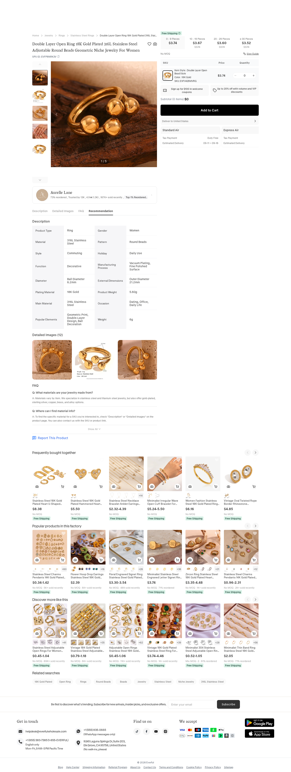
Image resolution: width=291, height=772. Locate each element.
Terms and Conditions (171, 767)
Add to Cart (209, 110)
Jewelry (49, 35)
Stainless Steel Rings (82, 35)
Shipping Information (94, 767)
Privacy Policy (213, 767)
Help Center (72, 767)
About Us (135, 767)
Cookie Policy (194, 767)
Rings (62, 35)
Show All (93, 429)
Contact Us (150, 767)
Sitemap (228, 767)
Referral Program (117, 767)
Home (35, 35)
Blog (60, 767)
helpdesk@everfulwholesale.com (46, 731)
